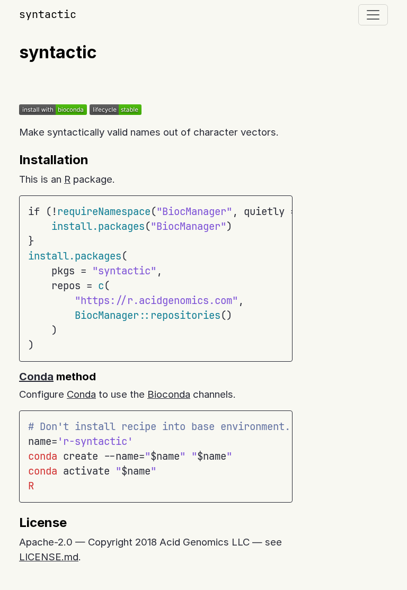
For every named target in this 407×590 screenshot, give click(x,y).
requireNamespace (104, 211)
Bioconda (168, 394)
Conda (36, 376)
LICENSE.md (48, 557)
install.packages (98, 226)
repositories (185, 315)
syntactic (47, 14)
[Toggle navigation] (373, 14)
